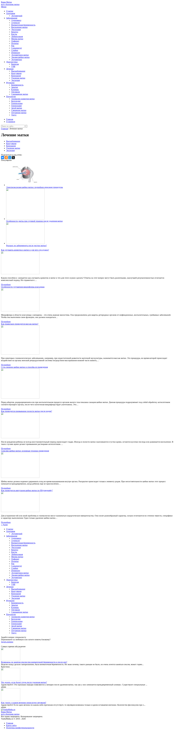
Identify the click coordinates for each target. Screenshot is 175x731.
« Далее (4, 525)
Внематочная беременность (23, 25)
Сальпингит (16, 48)
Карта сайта (11, 725)
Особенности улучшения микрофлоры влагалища (22, 287)
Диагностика (12, 62)
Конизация (16, 76)
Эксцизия (15, 80)
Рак (12, 46)
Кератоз (14, 32)
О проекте (10, 122)
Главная (9, 119)
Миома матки (17, 39)
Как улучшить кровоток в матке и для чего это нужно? (25, 250)
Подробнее (6, 284)
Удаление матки (18, 78)
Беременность (17, 85)
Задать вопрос (7, 642)
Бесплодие (15, 101)
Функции (10, 83)
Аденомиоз (16, 20)
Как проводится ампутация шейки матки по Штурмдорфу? (27, 490)
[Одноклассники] (6, 157)
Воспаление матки (19, 27)
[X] (13, 157)
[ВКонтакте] (2, 157)
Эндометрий (16, 16)
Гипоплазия (16, 106)
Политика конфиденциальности (20, 728)
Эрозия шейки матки (20, 57)
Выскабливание (18, 71)
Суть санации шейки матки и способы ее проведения (24, 367)
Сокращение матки (19, 94)
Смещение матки (18, 110)
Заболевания (11, 18)
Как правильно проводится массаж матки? (19, 324)
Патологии (11, 96)
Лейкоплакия (17, 36)
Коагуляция (16, 73)
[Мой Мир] (9, 157)
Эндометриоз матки (20, 55)
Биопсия (15, 64)
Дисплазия (16, 29)
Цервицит (15, 53)
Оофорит (15, 41)
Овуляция (15, 92)
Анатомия (10, 13)
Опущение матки (18, 113)
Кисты (14, 34)
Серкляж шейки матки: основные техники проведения (25, 451)
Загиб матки (16, 108)
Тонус (14, 115)
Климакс (15, 89)
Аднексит (15, 23)
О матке (9, 11)
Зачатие (14, 87)
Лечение (10, 69)
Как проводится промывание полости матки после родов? (26, 411)
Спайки (14, 50)
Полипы (15, 43)
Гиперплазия (16, 103)
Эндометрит (16, 59)
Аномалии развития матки (23, 99)
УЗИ (13, 66)
